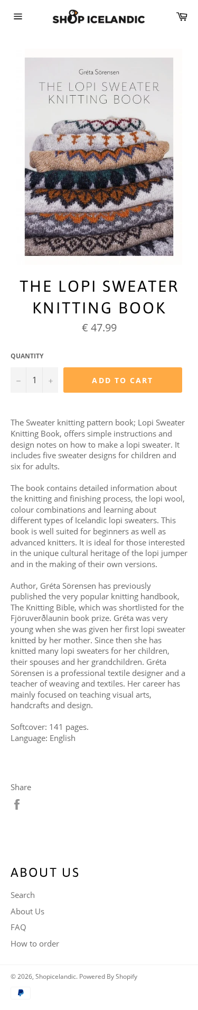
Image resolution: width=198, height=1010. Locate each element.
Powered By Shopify (108, 976)
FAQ (18, 927)
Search (23, 894)
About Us (27, 911)
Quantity (27, 356)
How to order (35, 943)
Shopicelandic (55, 976)
